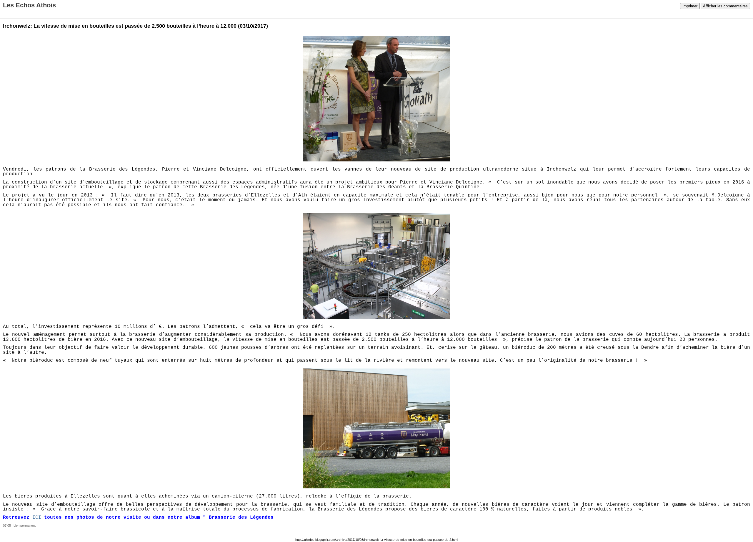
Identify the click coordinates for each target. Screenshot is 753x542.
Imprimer (689, 6)
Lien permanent (25, 525)
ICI (36, 517)
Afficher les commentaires (725, 6)
